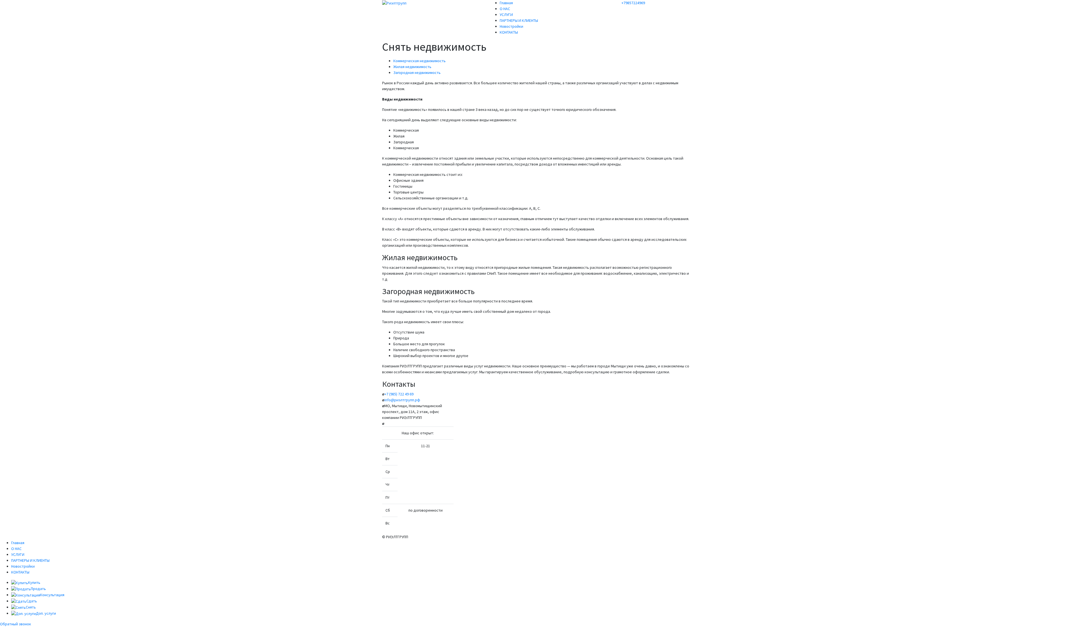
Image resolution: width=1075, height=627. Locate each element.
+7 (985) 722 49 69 (399, 394)
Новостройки (511, 26)
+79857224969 (633, 2)
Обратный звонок (15, 623)
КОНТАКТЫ (509, 32)
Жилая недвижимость (412, 66)
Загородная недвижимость (417, 72)
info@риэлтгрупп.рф (402, 399)
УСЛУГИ (506, 14)
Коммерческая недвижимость (419, 60)
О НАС (505, 8)
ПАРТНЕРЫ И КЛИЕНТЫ (519, 20)
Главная (506, 2)
